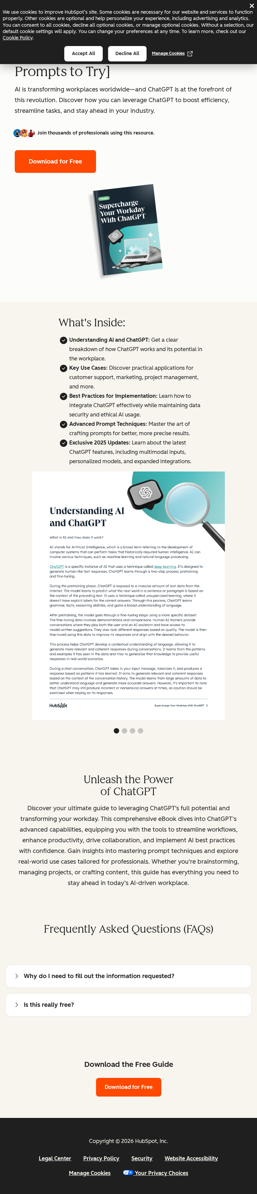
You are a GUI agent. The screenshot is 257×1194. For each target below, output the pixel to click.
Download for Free (55, 161)
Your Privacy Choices (161, 1173)
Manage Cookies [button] (90, 1173)
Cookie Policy (17, 38)
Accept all (83, 53)
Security (142, 1158)
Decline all (127, 53)
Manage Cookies (168, 53)
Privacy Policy (101, 1158)
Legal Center (55, 1158)
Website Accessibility (191, 1158)
